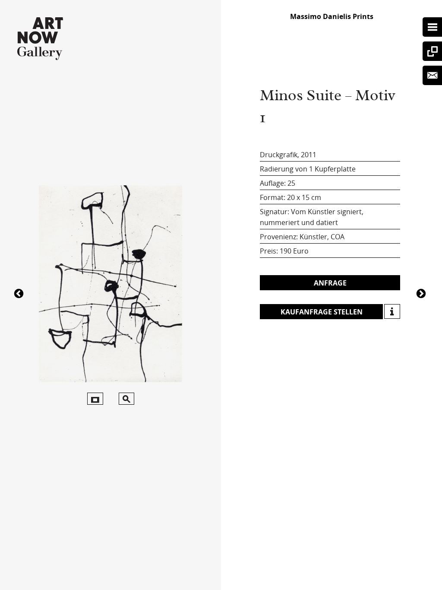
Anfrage (330, 283)
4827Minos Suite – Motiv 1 (19, 292)
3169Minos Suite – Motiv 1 (422, 292)
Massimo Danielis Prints (331, 16)
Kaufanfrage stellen (322, 312)
